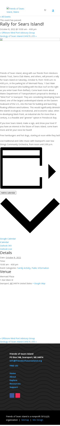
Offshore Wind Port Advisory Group (17, 32)
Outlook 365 (6, 245)
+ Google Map (38, 283)
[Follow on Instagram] (17, 395)
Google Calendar (8, 238)
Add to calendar (8, 192)
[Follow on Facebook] (12, 395)
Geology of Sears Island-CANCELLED (18, 36)
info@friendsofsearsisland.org (26, 360)
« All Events (5, 16)
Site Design (37, 419)
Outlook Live (6, 249)
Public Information (40, 268)
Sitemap (25, 419)
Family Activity (23, 268)
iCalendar (4, 242)
